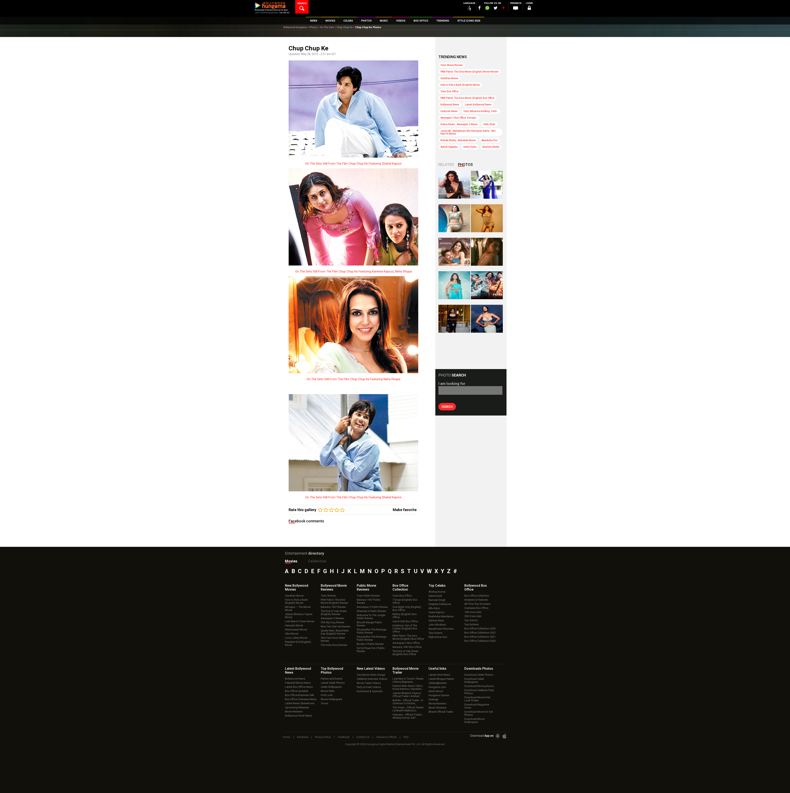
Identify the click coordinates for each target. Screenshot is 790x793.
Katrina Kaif (435, 595)
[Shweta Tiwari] (454, 185)
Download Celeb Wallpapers (474, 680)
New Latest (371, 669)
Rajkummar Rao (438, 636)
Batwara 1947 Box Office (407, 647)
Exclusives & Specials (369, 691)
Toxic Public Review (368, 595)
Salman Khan (436, 620)
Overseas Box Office (476, 607)
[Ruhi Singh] (487, 218)
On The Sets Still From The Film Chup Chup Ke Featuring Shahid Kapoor (353, 163)
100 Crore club (472, 612)
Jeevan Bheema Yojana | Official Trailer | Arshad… (407, 694)
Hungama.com (437, 687)
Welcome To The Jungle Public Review (371, 617)
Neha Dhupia (403, 271)
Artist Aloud (436, 691)
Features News (449, 111)
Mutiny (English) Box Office (405, 616)
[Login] (529, 8)
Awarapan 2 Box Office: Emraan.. (458, 117)
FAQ (405, 737)
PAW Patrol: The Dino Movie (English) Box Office (467, 98)
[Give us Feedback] (515, 8)
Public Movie (366, 587)
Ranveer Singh (437, 599)
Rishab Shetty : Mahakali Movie (458, 140)
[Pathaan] (487, 285)
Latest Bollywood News (478, 104)
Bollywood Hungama (295, 27)
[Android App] (498, 736)
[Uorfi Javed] (487, 185)
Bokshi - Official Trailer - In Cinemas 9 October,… (408, 702)
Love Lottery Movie (296, 637)
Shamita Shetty (491, 146)
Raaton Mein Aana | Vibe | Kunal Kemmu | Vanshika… (408, 687)
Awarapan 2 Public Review (372, 606)
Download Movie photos (479, 686)
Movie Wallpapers (331, 699)
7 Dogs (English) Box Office (405, 601)
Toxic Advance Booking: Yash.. (480, 111)
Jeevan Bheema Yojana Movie (298, 616)
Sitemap (433, 699)
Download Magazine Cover (476, 706)
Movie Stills (327, 691)
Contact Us (362, 737)
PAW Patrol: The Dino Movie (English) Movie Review (469, 71)
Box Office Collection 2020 (480, 640)
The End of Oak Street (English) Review (333, 612)
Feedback (344, 737)
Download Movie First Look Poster (477, 699)
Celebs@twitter (438, 682)
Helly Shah (489, 124)
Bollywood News (449, 104)
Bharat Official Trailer (441, 711)
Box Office (400, 587)
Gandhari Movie (449, 78)
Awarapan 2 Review (332, 618)
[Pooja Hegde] (487, 252)
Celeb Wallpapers (331, 686)
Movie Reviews (294, 711)
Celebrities (317, 561)
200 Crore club (472, 616)
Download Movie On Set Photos (478, 713)
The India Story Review (334, 644)
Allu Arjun (434, 608)
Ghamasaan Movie (296, 629)
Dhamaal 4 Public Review (371, 611)
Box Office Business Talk (299, 695)
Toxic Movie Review (451, 65)
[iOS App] (504, 736)
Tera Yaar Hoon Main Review (333, 639)
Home (286, 737)
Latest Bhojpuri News (441, 678)
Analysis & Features (476, 599)
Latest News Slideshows (299, 703)
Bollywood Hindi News (298, 715)
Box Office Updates (296, 691)
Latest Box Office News (299, 686)
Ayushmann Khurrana (441, 628)
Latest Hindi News (439, 674)
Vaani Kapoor (437, 612)
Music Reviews (437, 707)
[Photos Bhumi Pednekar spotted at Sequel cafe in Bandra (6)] (454, 319)
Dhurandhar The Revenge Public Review (371, 631)
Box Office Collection (476, 595)
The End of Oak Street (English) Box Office (405, 653)
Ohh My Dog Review (332, 622)
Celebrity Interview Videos (372, 678)
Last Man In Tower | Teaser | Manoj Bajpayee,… (408, 680)
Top (437, 586)
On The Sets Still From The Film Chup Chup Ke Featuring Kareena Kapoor (344, 271)
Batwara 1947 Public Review (369, 601)
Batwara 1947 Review (333, 606)
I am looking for (451, 383)
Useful (437, 669)
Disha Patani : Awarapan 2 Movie (458, 124)
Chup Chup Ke (345, 27)
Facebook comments (306, 521)
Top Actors (470, 620)
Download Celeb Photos (478, 674)
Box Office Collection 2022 (480, 632)
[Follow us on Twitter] (495, 7)
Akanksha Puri (489, 140)
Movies (291, 561)
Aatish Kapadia (449, 146)
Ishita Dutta (469, 146)
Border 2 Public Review (370, 643)
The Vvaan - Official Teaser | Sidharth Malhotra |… (408, 709)
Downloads (478, 669)
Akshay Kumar (437, 591)
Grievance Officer (386, 737)
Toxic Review (328, 595)
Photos (313, 27)
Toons (324, 703)
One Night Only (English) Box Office (407, 608)
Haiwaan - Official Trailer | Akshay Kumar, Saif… (407, 716)
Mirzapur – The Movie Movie (298, 608)
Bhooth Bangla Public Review (369, 624)
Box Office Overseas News (300, 699)
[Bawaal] (454, 252)
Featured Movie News (298, 682)
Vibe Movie (291, 633)
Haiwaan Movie (294, 625)
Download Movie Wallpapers (474, 720)
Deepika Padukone (440, 604)
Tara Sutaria (435, 632)
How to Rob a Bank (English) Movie (460, 84)
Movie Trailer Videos (369, 682)
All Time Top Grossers (477, 603)
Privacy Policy (323, 737)
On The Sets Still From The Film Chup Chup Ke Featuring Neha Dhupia (353, 379)
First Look (327, 695)
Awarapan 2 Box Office (406, 642)
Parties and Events (331, 678)
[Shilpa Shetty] (454, 285)
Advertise (302, 737)
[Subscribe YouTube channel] (503, 8)
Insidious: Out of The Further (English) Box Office (405, 628)
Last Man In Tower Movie (299, 621)
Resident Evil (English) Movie (298, 643)
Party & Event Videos (369, 687)
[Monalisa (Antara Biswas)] (454, 218)
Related (446, 164)
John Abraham (437, 624)
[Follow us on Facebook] (479, 8)
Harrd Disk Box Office (405, 621)
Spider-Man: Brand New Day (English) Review (335, 632)
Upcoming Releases (297, 707)
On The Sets (327, 27)
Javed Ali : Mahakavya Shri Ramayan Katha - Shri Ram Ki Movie (468, 132)
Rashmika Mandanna (441, 616)
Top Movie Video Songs (371, 674)
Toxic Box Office (449, 91)
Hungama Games (439, 695)
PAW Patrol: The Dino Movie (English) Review (334, 601)
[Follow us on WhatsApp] (487, 8)
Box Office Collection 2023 (480, 628)
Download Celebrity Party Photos (479, 692)
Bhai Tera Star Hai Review (335, 626)
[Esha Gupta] (487, 319)
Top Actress (471, 624)
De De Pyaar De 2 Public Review (371, 649)
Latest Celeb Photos (333, 682)
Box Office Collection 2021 (480, 636)
